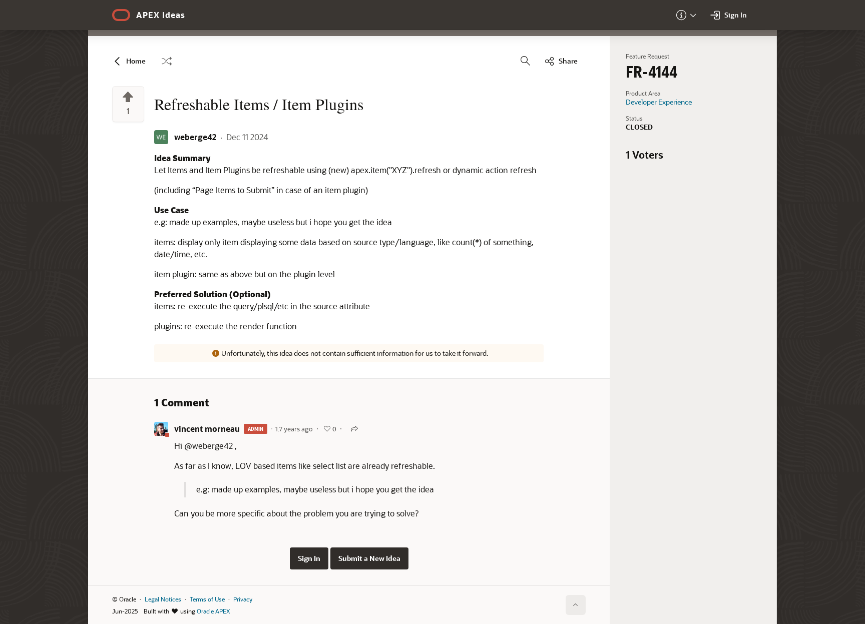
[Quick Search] (526, 61)
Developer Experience (659, 102)
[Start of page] (576, 605)
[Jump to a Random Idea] (167, 61)
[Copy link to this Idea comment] (354, 429)
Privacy (242, 599)
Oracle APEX (213, 611)
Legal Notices (163, 599)
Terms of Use (207, 599)
